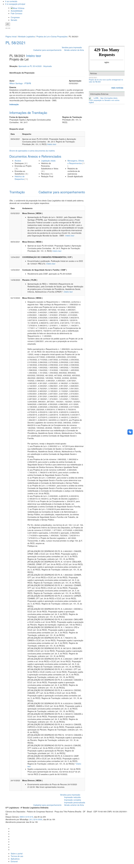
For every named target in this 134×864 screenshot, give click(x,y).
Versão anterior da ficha (74, 50)
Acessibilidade (17, 10)
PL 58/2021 (15, 42)
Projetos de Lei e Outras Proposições (52, 36)
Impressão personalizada (74, 802)
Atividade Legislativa (26, 36)
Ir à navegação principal (15, 4)
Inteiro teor (33, 55)
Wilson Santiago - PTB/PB (20, 83)
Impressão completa (72, 800)
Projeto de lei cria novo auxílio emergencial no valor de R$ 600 (106, 81)
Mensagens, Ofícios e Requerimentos (76, 162)
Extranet (14, 861)
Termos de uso (17, 856)
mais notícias (117, 87)
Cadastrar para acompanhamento (48, 50)
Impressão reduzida (72, 797)
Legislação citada (48, 160)
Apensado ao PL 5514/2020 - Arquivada (35, 66)
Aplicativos (15, 858)
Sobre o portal (17, 853)
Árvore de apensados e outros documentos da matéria (32, 150)
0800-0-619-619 (26, 816)
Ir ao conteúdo (11, 1)
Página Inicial (10, 36)
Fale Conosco (16, 13)
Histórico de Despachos (19, 177)
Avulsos (18, 160)
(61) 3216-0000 (35, 819)
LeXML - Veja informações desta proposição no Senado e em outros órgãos (104, 100)
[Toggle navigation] (6, 28)
